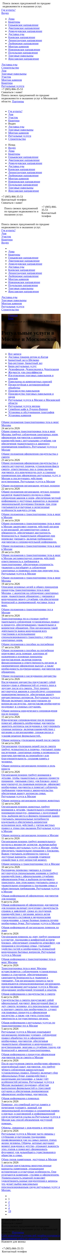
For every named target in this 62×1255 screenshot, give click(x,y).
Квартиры (14, 21)
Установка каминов (19, 415)
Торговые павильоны (20, 55)
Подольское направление (23, 52)
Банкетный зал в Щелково (23, 360)
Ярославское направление (23, 58)
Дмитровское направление (24, 28)
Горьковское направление (23, 25)
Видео (5, 13)
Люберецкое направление (23, 43)
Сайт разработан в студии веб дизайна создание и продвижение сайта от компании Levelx (30, 1237)
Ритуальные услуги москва (24, 406)
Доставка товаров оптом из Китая (28, 357)
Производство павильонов (24, 390)
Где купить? (8, 10)
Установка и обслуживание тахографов (31, 412)
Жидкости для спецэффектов (25, 372)
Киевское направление (21, 37)
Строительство (10, 67)
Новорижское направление (24, 49)
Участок (6, 76)
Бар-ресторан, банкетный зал (25, 363)
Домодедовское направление (25, 31)
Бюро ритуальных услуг (22, 366)
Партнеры (18, 101)
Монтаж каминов (18, 46)
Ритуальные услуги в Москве (37, 481)
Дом (3, 70)
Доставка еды (16, 34)
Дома (11, 18)
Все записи (14, 353)
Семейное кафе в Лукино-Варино (28, 409)
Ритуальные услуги (12, 86)
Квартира (7, 83)
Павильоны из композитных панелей (30, 381)
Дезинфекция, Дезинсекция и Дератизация (33, 369)
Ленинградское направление (25, 40)
